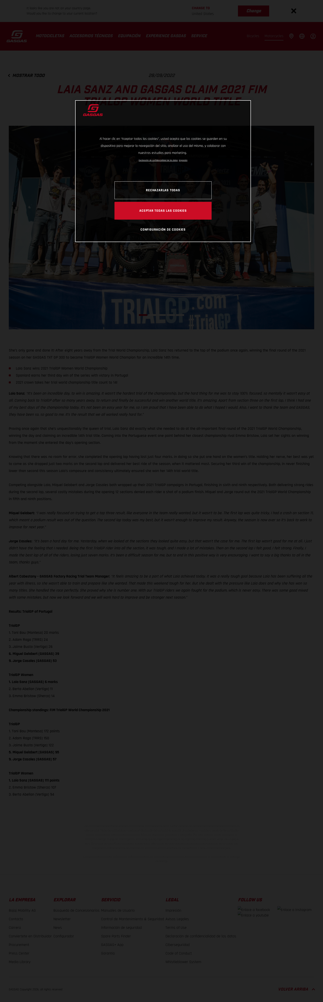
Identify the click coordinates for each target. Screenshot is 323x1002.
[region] (163, 171)
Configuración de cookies (163, 229)
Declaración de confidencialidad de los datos (158, 160)
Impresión (183, 160)
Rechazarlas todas (163, 190)
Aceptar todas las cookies (163, 210)
